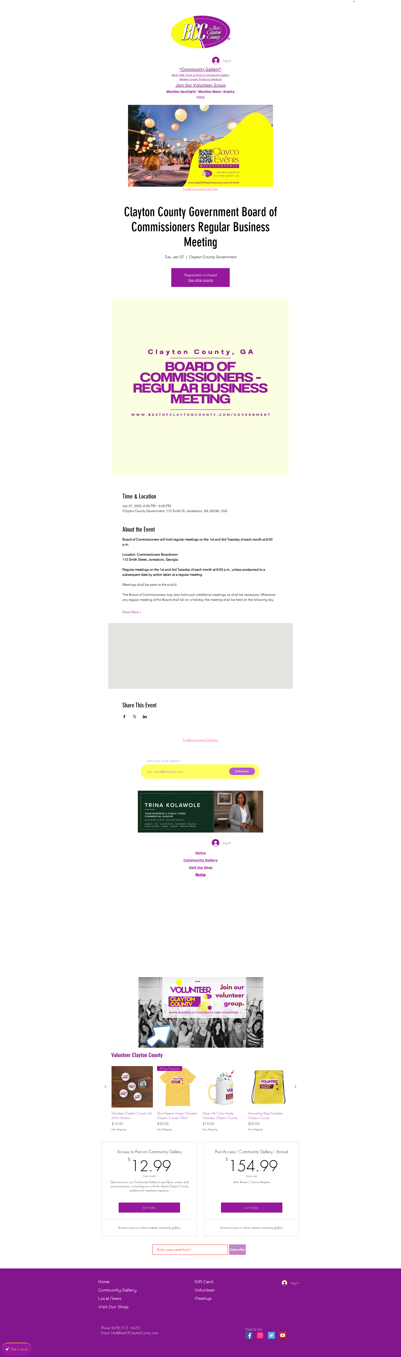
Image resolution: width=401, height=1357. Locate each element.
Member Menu (209, 91)
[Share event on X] (135, 716)
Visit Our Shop (113, 1306)
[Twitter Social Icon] (271, 1335)
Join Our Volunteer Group (200, 85)
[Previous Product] (105, 1086)
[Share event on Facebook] (124, 716)
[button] (354, 1)
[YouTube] (282, 1335)
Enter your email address (163, 760)
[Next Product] (295, 1086)
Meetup (203, 1298)
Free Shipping (119, 1129)
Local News (109, 1298)
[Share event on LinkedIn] (145, 716)
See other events (200, 280)
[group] (200, 1099)
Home (200, 853)
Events (229, 91)
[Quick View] (132, 1087)
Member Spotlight (181, 91)
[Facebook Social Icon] (248, 1335)
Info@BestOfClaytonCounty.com (134, 1332)
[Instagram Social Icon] (260, 1335)
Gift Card (204, 1281)
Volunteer (205, 1290)
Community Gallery (200, 860)
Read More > (132, 612)
